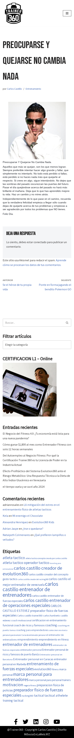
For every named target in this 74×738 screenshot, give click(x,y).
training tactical (13, 700)
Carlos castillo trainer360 (30, 615)
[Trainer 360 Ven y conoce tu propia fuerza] (13, 13)
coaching (51, 625)
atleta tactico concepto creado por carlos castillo (46, 558)
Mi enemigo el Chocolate (27, 516)
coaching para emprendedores (32, 630)
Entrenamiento (33, 88)
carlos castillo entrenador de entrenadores (30, 589)
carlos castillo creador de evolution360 (32, 571)
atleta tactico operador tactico (26, 562)
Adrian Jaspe (10, 529)
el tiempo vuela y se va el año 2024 (24, 487)
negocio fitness (30, 685)
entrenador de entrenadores (27, 644)
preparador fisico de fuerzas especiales (33, 692)
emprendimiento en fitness (54, 639)
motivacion (13, 684)
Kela (5, 516)
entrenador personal (31, 649)
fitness (55, 669)
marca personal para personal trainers (50, 680)
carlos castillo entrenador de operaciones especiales (37, 602)
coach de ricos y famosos (29, 625)
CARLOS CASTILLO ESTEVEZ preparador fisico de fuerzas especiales (35, 610)
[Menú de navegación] (67, 13)
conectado (40, 242)
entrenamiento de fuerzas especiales (31, 666)
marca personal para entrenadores (27, 676)
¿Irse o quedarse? (32, 529)
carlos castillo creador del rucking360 (33, 579)
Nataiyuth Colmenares (16, 535)
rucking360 (27, 695)
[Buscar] (67, 323)
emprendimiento (27, 639)
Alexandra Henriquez (15, 522)
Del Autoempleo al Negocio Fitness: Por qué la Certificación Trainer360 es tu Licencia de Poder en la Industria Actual (35, 460)
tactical (39, 695)
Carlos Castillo (14, 88)
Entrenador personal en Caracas (33, 659)
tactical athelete (56, 695)
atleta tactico (14, 557)
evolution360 (42, 669)
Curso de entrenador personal (33, 635)
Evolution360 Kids (43, 522)
